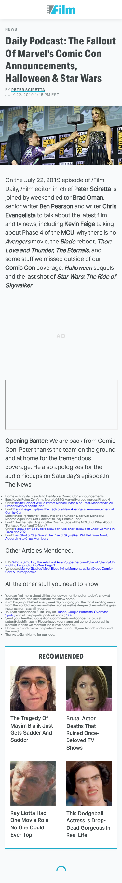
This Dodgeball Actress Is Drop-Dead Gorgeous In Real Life (88, 824)
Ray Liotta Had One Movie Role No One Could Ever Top (29, 824)
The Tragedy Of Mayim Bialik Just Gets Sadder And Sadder (31, 729)
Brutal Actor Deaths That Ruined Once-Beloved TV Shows (82, 733)
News (11, 29)
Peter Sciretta (28, 89)
